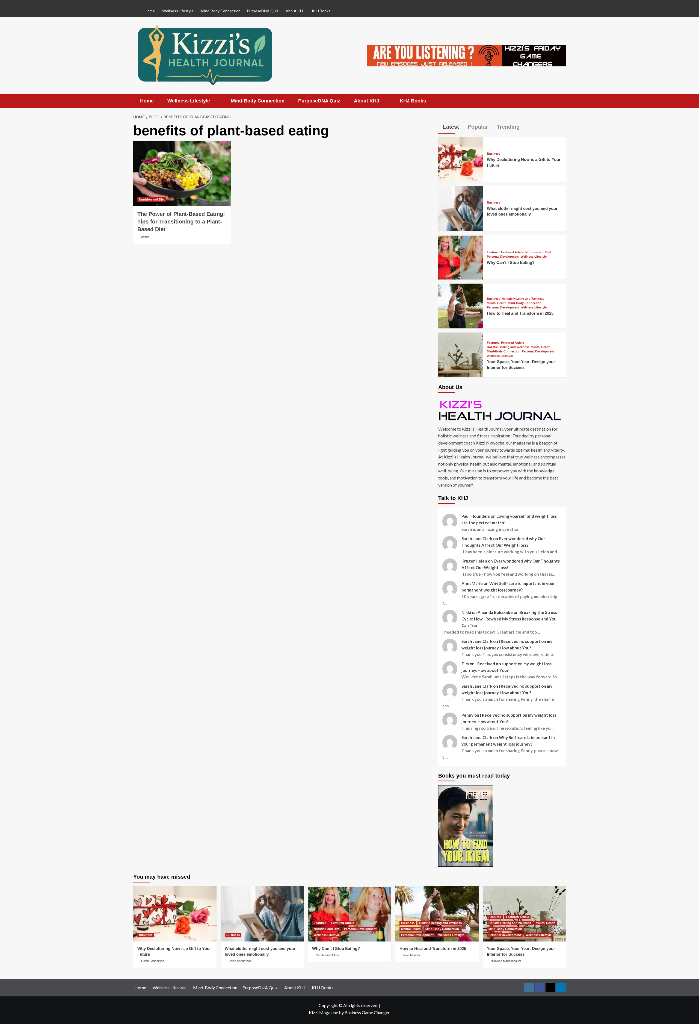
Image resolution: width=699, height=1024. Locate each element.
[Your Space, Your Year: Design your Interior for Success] (460, 354)
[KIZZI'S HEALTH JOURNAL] (502, 410)
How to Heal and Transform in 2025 (520, 313)
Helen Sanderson (152, 961)
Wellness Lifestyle (534, 256)
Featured (493, 252)
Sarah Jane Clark (327, 955)
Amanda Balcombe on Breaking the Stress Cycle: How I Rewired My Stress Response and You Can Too (509, 619)
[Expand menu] (213, 101)
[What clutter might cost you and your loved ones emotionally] (460, 207)
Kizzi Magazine (323, 1012)
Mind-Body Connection (524, 303)
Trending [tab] (507, 127)
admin (145, 237)
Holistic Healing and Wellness (523, 298)
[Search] (562, 101)
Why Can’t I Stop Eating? (511, 262)
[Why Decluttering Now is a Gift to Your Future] (460, 158)
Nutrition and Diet (152, 199)
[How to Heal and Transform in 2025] (460, 305)
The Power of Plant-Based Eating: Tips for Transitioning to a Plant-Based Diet (181, 221)
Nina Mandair (412, 955)
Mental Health (497, 303)
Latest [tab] (450, 127)
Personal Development (503, 256)
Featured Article (512, 252)
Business (493, 153)
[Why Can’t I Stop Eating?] (460, 256)
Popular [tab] (477, 127)
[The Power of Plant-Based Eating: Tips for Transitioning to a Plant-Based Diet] (182, 173)
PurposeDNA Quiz (262, 10)
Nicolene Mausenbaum (506, 961)
